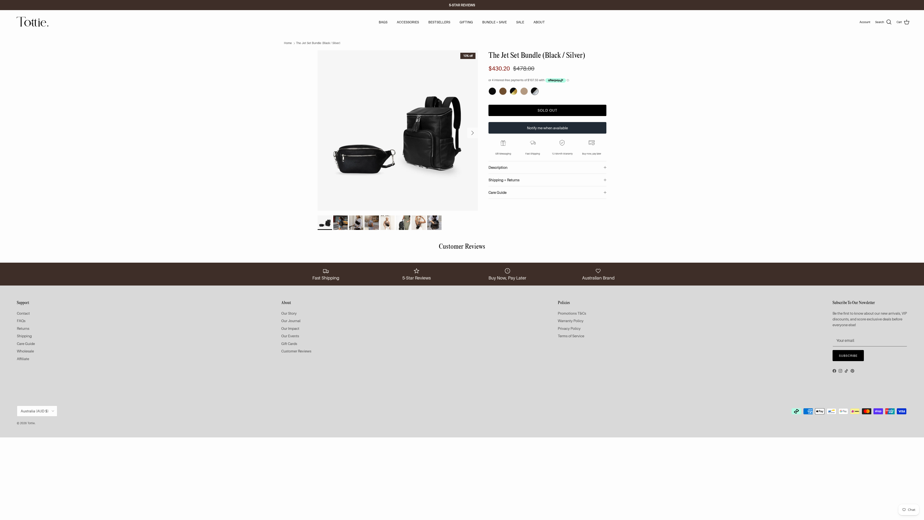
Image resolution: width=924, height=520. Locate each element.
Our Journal (291, 320)
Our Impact (290, 328)
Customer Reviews (296, 351)
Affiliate (23, 359)
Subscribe (848, 356)
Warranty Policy (571, 320)
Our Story (289, 313)
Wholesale (25, 351)
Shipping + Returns (504, 180)
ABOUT (539, 22)
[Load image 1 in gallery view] (398, 130)
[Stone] (524, 91)
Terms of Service (571, 336)
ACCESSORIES (408, 22)
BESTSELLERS (439, 22)
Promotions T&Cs (572, 313)
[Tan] (503, 91)
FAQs (21, 320)
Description (497, 167)
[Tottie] (32, 22)
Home (288, 43)
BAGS (383, 22)
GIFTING (466, 22)
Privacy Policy (569, 328)
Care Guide (497, 192)
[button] (513, 91)
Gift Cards (289, 343)
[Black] (492, 91)
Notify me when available (547, 128)
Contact (23, 313)
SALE (520, 22)
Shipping (24, 336)
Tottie (31, 423)
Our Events (290, 336)
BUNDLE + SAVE (494, 22)
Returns (23, 328)
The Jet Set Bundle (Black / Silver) (318, 43)
